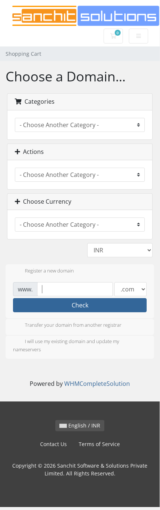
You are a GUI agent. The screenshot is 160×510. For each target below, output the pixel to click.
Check (80, 305)
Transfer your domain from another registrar (73, 325)
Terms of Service (99, 444)
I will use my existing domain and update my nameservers (66, 345)
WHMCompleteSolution (97, 384)
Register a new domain (49, 270)
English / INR (83, 425)
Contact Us (53, 444)
